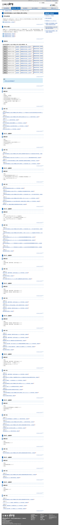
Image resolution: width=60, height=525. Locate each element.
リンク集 (41, 518)
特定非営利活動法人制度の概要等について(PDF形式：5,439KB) (14, 122)
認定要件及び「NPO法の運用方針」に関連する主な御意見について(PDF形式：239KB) (19, 346)
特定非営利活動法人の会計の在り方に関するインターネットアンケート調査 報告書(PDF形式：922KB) (21, 157)
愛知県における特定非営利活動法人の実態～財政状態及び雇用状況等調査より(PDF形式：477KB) (21, 160)
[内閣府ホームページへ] (54, 5)
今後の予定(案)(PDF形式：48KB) (9, 395)
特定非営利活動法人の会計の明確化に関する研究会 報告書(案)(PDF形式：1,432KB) (18, 499)
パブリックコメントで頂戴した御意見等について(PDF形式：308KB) (15, 502)
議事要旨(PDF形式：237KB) (26, 56)
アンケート (48, 0)
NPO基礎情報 (6, 8)
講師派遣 (41, 517)
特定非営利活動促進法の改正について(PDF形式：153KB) (13, 188)
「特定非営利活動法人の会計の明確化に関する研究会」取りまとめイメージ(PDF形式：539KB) (20, 392)
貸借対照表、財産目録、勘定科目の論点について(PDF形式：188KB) (15, 334)
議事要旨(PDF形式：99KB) (25, 46)
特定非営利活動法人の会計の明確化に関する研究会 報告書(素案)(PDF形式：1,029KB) (18, 424)
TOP (3, 10)
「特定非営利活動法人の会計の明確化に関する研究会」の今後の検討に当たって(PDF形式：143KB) (21, 163)
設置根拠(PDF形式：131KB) (9, 35)
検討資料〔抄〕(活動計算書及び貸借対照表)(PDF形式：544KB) (14, 204)
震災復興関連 (42, 516)
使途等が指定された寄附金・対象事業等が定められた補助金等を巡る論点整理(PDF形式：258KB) (21, 377)
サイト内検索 (41, 2)
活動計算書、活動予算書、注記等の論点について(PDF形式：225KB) (15, 374)
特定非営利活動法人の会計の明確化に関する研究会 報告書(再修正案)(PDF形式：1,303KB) (19, 474)
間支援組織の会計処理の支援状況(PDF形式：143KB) (12, 389)
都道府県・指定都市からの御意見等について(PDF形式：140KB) (14, 505)
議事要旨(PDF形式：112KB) (26, 51)
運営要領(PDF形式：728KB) (9, 36)
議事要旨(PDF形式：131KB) (26, 58)
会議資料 (17, 46)
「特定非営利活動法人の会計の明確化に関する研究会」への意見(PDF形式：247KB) (18, 421)
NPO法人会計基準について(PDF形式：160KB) (11, 129)
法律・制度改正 (35, 8)
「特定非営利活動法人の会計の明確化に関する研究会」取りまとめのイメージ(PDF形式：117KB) (20, 198)
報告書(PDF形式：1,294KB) (9, 22)
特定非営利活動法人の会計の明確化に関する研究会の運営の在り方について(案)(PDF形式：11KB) (21, 116)
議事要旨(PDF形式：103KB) (26, 49)
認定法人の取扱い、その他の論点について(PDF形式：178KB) (14, 380)
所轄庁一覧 (42, 514)
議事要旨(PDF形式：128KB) (26, 65)
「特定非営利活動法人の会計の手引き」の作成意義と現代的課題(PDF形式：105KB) (18, 191)
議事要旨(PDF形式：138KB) (26, 63)
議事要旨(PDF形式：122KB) (26, 72)
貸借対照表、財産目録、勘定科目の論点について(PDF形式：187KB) (15, 308)
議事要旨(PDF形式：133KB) (26, 53)
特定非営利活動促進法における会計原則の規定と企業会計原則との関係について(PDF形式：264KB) (21, 201)
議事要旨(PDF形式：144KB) (26, 60)
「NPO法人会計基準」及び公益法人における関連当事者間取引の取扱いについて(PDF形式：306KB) (21, 343)
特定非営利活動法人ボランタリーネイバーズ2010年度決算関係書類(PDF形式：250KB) (19, 240)
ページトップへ (39, 24)
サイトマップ (54, 0)
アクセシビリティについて (53, 516)
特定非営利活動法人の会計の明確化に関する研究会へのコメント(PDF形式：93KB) (18, 383)
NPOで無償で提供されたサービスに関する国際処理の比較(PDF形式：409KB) (17, 278)
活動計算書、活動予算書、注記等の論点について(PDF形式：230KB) (15, 337)
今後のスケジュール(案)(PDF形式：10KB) (10, 119)
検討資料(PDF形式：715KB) (8, 250)
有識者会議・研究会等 (16, 8)
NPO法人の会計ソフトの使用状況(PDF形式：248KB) (12, 386)
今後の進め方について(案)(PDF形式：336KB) (11, 477)
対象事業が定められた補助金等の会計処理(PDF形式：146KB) (14, 340)
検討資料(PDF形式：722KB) (8, 275)
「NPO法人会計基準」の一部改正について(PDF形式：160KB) (14, 508)
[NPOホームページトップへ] (7, 4)
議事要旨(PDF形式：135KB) (26, 67)
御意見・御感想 (42, 519)
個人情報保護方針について (53, 517)
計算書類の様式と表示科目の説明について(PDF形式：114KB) (14, 427)
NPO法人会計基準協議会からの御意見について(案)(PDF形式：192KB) (16, 418)
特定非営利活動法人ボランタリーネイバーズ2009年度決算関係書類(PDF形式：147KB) (19, 237)
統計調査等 (25, 8)
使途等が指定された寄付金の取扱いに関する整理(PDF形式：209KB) (15, 305)
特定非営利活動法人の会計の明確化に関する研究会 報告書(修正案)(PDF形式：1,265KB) (19, 452)
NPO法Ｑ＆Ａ (44, 8)
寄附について (53, 8)
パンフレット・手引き (43, 515)
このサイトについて (52, 515)
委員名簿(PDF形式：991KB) (9, 33)
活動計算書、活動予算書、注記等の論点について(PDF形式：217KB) (15, 272)
